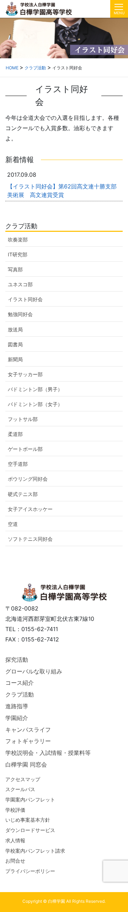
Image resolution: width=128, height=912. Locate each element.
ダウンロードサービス (30, 830)
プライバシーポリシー (30, 871)
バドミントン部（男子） (35, 389)
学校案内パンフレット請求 (35, 851)
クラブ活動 (19, 694)
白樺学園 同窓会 (26, 764)
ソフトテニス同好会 (30, 539)
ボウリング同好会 (28, 479)
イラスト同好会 (25, 299)
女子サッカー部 (25, 374)
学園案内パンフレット (30, 799)
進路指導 (16, 706)
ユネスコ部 (20, 284)
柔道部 (15, 434)
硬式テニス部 (23, 494)
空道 (13, 524)
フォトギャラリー (28, 741)
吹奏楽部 (18, 239)
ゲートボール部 (25, 449)
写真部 (15, 269)
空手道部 (18, 464)
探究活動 (16, 659)
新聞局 (15, 359)
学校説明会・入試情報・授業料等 (48, 752)
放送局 (15, 329)
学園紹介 (16, 717)
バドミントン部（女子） (35, 404)
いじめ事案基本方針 (27, 820)
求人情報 (15, 840)
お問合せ (15, 861)
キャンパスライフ (28, 729)
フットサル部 (23, 419)
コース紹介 (19, 682)
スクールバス (20, 789)
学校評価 (15, 810)
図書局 (15, 344)
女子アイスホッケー (30, 509)
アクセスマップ (22, 779)
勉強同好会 (20, 314)
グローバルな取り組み (33, 671)
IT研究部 (17, 254)
